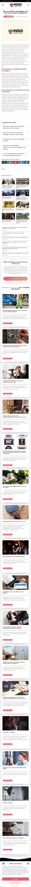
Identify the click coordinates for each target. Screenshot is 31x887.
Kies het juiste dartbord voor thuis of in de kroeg (8, 221)
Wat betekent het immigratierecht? (14, 556)
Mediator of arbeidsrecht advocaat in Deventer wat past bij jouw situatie (7, 186)
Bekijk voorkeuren (15, 883)
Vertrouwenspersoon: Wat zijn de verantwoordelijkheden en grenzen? (14, 698)
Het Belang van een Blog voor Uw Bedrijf (13, 592)
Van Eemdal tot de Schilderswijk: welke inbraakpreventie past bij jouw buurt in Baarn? (14, 228)
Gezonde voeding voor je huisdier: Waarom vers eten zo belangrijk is (14, 242)
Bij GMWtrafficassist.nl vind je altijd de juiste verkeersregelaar (15, 311)
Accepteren (15, 879)
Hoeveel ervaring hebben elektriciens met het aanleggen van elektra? (15, 147)
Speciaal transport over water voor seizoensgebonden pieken (22, 186)
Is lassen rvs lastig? (9, 732)
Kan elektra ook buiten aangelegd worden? (15, 140)
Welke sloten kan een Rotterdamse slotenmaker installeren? (14, 662)
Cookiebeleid (15, 886)
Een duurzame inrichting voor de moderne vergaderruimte (15, 237)
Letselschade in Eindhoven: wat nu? (14, 521)
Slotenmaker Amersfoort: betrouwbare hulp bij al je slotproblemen (15, 346)
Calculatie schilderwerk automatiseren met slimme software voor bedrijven (22, 198)
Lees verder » (5, 230)
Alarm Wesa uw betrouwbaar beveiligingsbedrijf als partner (12, 627)
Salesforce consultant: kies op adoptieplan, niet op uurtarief (15, 253)
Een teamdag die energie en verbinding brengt (22, 209)
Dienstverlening (8, 16)
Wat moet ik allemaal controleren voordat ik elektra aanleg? (15, 127)
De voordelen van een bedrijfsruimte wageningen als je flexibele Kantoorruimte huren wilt (14, 248)
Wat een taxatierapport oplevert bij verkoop (7, 198)
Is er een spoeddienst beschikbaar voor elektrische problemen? (15, 154)
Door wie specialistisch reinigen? (13, 838)
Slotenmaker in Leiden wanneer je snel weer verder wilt (8, 209)
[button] (28, 863)
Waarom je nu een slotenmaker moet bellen (14, 768)
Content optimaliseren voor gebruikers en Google (13, 233)
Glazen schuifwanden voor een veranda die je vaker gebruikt (22, 221)
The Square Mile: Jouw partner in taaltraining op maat (13, 381)
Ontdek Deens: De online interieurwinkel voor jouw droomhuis (14, 416)
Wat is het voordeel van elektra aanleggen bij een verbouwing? (15, 133)
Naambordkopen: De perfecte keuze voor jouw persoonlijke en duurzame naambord (14, 452)
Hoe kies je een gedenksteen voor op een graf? (14, 487)
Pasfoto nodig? (7, 802)
